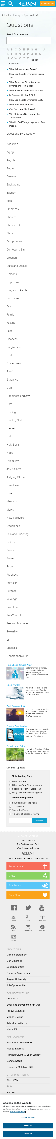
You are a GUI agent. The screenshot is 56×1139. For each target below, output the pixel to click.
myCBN (42, 930)
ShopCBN (28, 930)
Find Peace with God (16, 706)
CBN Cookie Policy (17, 1112)
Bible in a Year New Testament (27, 785)
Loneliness (12, 485)
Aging (10, 152)
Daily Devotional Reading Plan (27, 792)
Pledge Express (15, 1048)
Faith (9, 306)
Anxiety (11, 176)
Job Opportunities (16, 985)
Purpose (11, 590)
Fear (9, 330)
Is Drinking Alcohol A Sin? (22, 95)
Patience (11, 542)
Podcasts (42, 920)
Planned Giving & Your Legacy (23, 1055)
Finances (12, 338)
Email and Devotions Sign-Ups (23, 1005)
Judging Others (15, 477)
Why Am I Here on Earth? (21, 105)
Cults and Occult (16, 265)
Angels (10, 160)
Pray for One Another (17, 726)
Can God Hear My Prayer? (22, 109)
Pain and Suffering (17, 533)
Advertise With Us (16, 1023)
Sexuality (12, 631)
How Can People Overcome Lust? (26, 100)
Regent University (16, 979)
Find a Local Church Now (19, 665)
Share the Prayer (20, 810)
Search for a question (17, 34)
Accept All (28, 1134)
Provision (12, 582)
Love (9, 493)
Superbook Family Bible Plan (26, 789)
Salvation (12, 607)
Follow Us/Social (15, 1011)
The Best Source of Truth (28, 844)
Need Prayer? (13, 685)
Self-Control (13, 615)
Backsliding (13, 184)
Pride (9, 566)
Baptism (11, 192)
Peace (10, 550)
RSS (13, 930)
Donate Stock (14, 1061)
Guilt (9, 387)
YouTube (42, 907)
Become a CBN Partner (19, 1042)
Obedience (13, 525)
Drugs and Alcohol (17, 290)
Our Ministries (14, 961)
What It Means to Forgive (28, 848)
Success (11, 647)
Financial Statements (18, 973)
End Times (12, 298)
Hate (9, 403)
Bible (9, 200)
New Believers (15, 517)
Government (14, 363)
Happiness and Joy (18, 395)
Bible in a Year (19, 781)
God (9, 355)
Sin (8, 639)
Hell (8, 436)
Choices (11, 217)
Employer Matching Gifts (20, 1067)
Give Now (47, 3)
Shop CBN (12, 1080)
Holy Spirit (12, 444)
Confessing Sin (15, 249)
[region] (28, 1117)
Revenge (11, 599)
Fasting (10, 322)
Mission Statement (16, 955)
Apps (28, 920)
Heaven (11, 428)
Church (10, 233)
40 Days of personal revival (25, 814)
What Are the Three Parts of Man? (26, 90)
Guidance (12, 379)
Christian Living (11, 15)
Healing (11, 412)
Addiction (12, 143)
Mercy (10, 509)
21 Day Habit (18, 806)
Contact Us (12, 998)
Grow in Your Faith (15, 746)
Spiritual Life (31, 15)
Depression (13, 282)
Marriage (11, 501)
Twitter (28, 907)
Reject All (28, 1125)
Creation (11, 257)
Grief (9, 371)
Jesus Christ (13, 468)
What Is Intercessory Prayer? (23, 69)
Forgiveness (13, 347)
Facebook (13, 907)
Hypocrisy (12, 460)
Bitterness (12, 208)
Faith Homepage (28, 840)
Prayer (10, 558)
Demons (11, 273)
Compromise (14, 241)
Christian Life (14, 225)
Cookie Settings (28, 1117)
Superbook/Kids (15, 967)
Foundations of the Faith (24, 803)
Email (13, 940)
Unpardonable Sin (17, 655)
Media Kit (11, 1029)
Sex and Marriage (17, 623)
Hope (9, 452)
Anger (10, 168)
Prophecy (12, 574)
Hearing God (14, 420)
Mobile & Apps (14, 1017)
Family (10, 314)
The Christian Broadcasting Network (28, 859)
